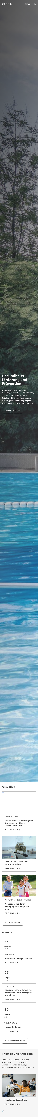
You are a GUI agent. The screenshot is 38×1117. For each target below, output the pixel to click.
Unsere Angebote (12, 411)
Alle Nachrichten (12, 923)
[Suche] (35, 4)
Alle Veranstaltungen (15, 1041)
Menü (27, 4)
